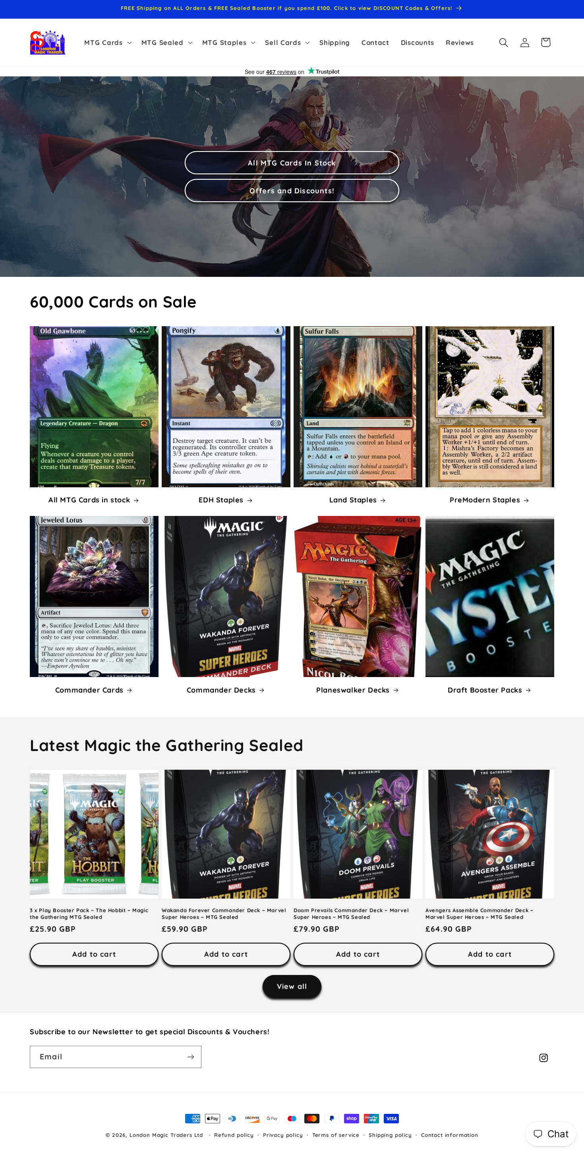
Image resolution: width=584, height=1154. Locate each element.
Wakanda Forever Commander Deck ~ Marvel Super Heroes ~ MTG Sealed (224, 913)
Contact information (449, 1135)
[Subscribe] (190, 1057)
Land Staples (353, 500)
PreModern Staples (485, 500)
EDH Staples (221, 500)
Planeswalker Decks (353, 690)
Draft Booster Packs (485, 690)
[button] (107, 43)
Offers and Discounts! (292, 190)
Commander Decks (221, 690)
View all (292, 986)
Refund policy (234, 1135)
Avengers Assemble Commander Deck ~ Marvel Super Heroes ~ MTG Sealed (479, 913)
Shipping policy (390, 1135)
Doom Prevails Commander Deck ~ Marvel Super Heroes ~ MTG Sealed (351, 913)
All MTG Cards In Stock (292, 162)
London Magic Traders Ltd (166, 1135)
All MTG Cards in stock (89, 500)
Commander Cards (89, 690)
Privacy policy (283, 1135)
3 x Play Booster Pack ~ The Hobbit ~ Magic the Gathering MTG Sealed (89, 913)
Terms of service (336, 1135)
